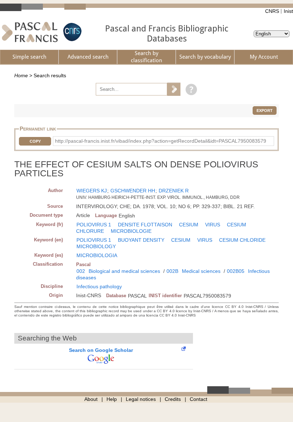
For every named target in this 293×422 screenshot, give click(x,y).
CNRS (272, 11)
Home (21, 75)
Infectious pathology (99, 286)
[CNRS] (71, 32)
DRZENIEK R (174, 190)
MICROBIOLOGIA (96, 255)
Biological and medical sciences (124, 271)
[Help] (189, 89)
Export (265, 110)
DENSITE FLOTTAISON (145, 224)
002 (80, 271)
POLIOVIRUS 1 (93, 224)
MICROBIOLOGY (96, 246)
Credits (173, 399)
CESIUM (188, 224)
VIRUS (212, 224)
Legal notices (141, 399)
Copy (35, 141)
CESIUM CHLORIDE (242, 240)
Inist (288, 11)
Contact (198, 399)
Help (111, 399)
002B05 (235, 271)
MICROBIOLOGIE (131, 231)
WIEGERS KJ (91, 190)
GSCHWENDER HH (132, 190)
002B (172, 271)
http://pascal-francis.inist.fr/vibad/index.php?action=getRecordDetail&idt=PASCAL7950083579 (160, 141)
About (91, 399)
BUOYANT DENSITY (141, 240)
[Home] (30, 32)
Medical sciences (201, 271)
